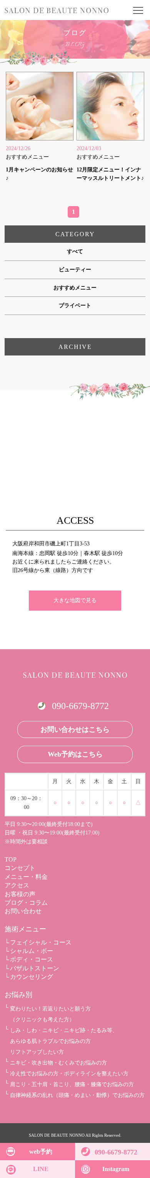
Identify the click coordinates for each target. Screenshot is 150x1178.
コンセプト (20, 868)
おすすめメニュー (75, 288)
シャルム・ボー (31, 951)
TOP (11, 859)
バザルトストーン (34, 968)
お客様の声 (20, 894)
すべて (75, 251)
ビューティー (75, 269)
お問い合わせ (23, 911)
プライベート (75, 305)
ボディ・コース (31, 959)
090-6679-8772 (80, 706)
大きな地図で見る (75, 600)
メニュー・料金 (26, 876)
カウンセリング (31, 976)
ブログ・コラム (26, 902)
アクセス (17, 885)
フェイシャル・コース (41, 942)
